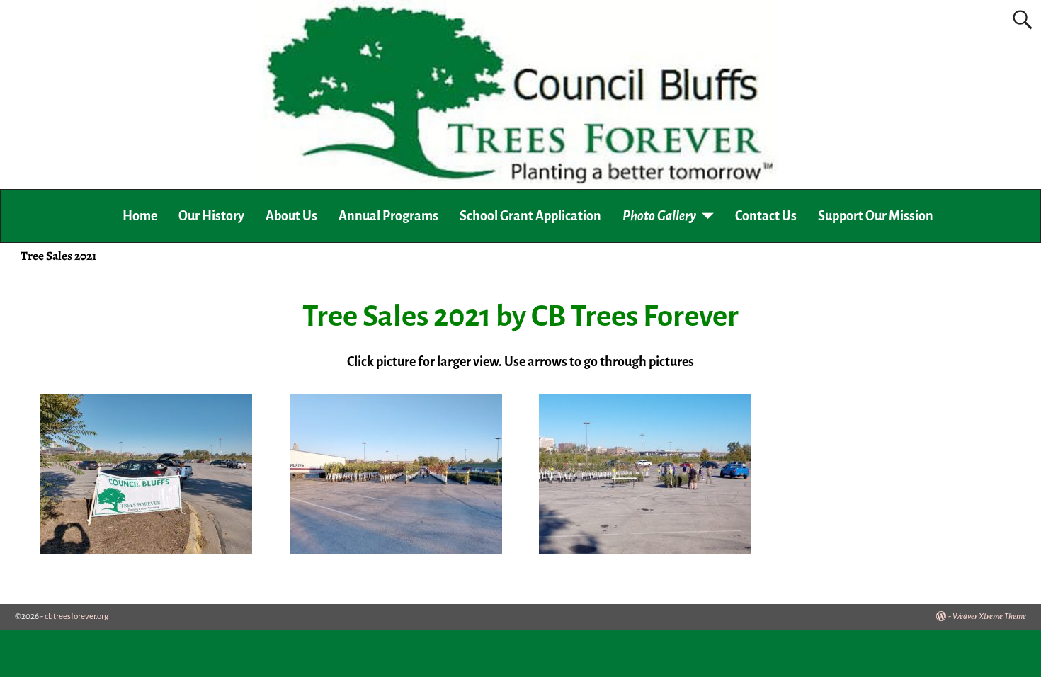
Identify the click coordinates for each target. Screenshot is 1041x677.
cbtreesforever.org (76, 616)
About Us (291, 216)
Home (140, 216)
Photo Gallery (659, 216)
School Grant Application (530, 216)
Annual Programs (388, 216)
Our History (211, 216)
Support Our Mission (875, 216)
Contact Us (766, 216)
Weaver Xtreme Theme (989, 616)
